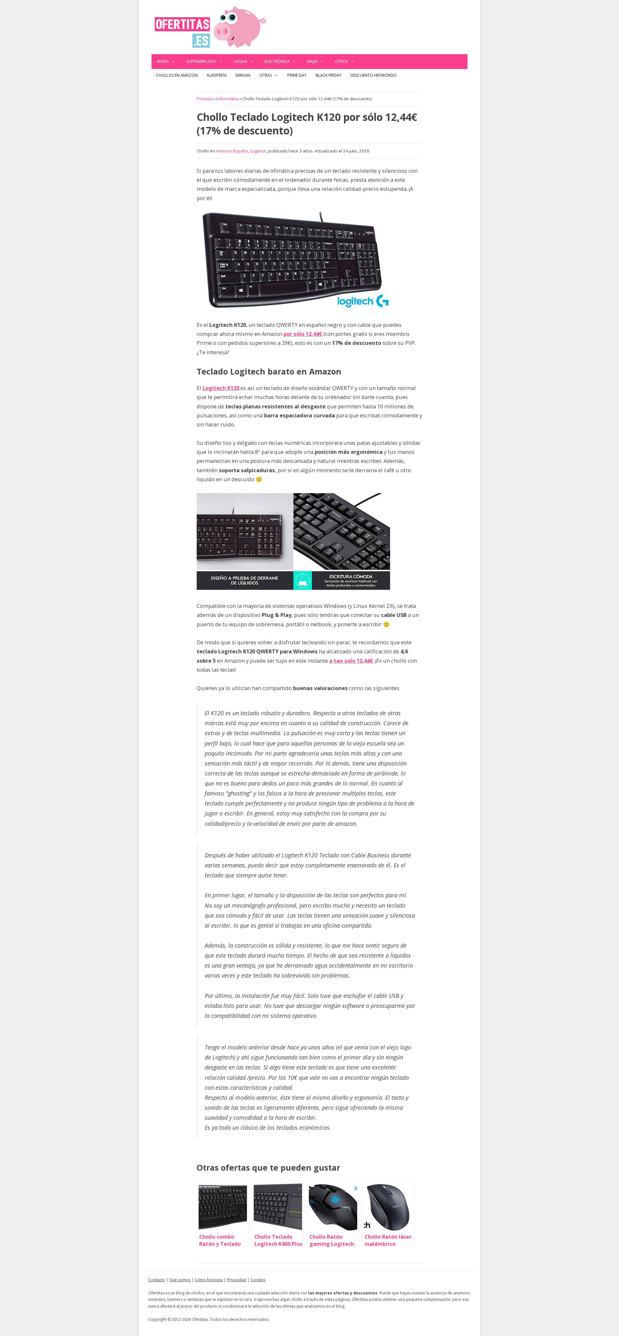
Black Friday (328, 75)
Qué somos (180, 1279)
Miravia (243, 75)
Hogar (240, 61)
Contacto (156, 1279)
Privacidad (236, 1279)
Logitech (258, 151)
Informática (227, 99)
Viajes (312, 61)
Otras (266, 75)
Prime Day (297, 75)
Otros (341, 61)
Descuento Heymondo (373, 75)
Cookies (258, 1279)
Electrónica (277, 61)
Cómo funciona (209, 1279)
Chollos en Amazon (177, 75)
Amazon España (232, 151)
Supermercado (201, 61)
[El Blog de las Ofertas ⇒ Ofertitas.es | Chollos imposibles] (210, 26)
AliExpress (217, 75)
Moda (163, 61)
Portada (204, 99)
